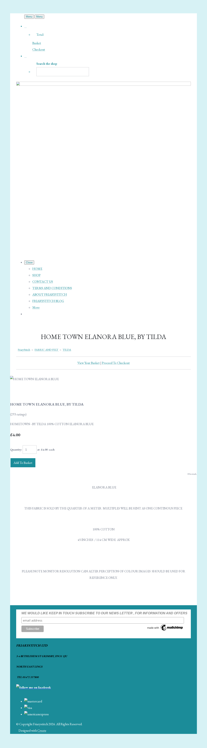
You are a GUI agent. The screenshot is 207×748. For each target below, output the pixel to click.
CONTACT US (42, 282)
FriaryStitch (24, 350)
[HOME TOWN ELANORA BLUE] (16, 391)
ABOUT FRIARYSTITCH (49, 294)
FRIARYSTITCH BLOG (48, 301)
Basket (36, 43)
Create (41, 730)
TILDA (67, 350)
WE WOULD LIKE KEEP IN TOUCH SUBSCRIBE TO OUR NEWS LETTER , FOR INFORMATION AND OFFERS (104, 613)
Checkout (38, 49)
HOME (37, 269)
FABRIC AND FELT (47, 350)
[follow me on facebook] (33, 687)
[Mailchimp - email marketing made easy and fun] (165, 630)
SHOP (36, 275)
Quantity (15, 449)
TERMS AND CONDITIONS (52, 288)
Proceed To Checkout (116, 363)
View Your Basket (88, 363)
